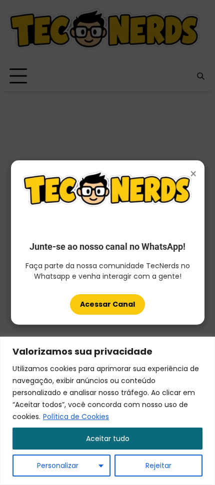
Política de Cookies (76, 417)
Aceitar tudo (108, 439)
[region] (107, 411)
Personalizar (57, 466)
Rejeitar (159, 466)
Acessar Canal (107, 304)
